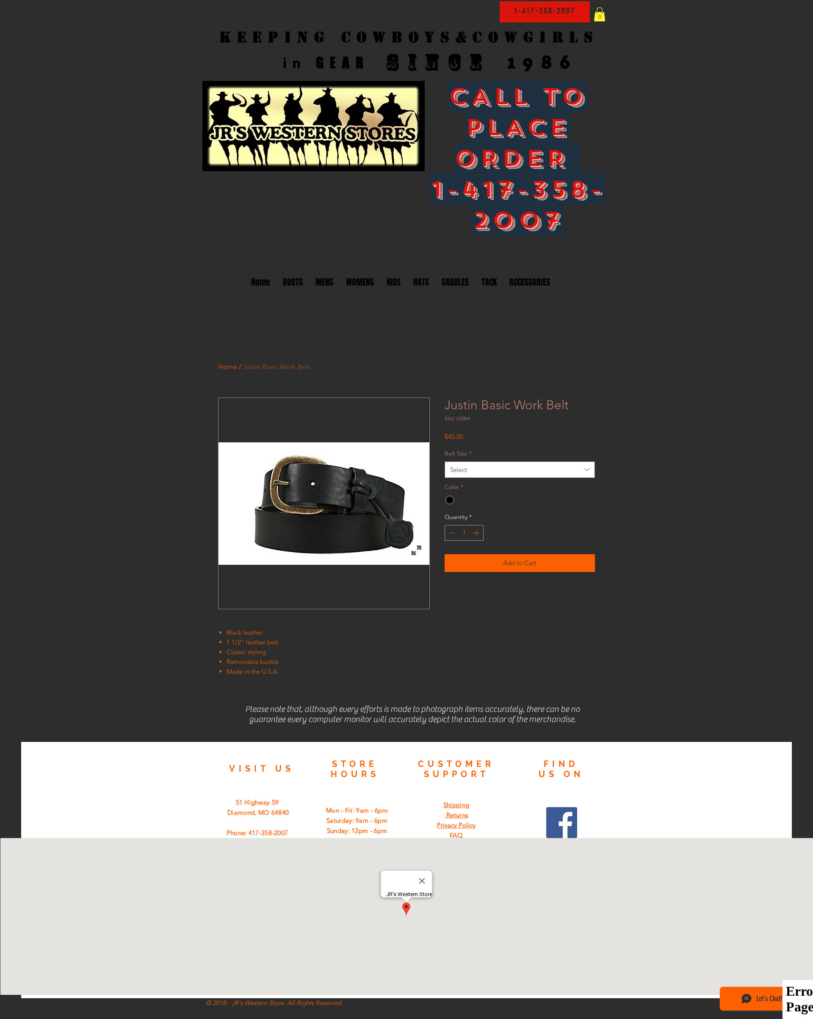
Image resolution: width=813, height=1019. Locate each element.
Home (227, 367)
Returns (456, 815)
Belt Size (458, 453)
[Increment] (477, 532)
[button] (600, 14)
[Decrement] (451, 532)
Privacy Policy (456, 825)
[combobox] (520, 469)
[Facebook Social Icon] (561, 822)
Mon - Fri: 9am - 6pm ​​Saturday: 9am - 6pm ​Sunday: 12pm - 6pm (357, 820)
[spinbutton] (464, 532)
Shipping (456, 805)
